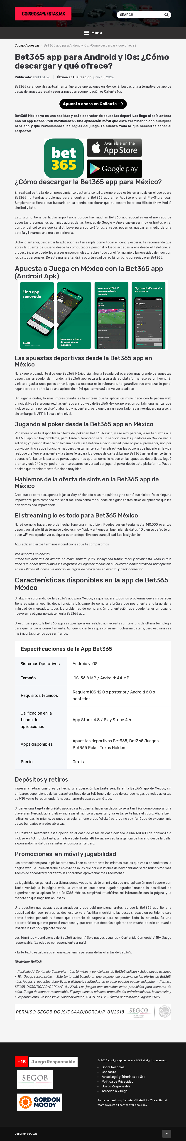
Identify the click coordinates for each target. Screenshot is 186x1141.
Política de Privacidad (117, 1082)
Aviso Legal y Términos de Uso (123, 1077)
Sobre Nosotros (113, 1067)
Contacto (109, 1072)
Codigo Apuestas (27, 45)
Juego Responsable (116, 1086)
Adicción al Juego (114, 1091)
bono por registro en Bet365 (141, 258)
